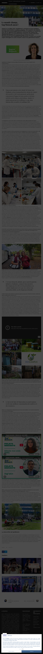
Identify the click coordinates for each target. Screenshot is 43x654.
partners (7, 638)
